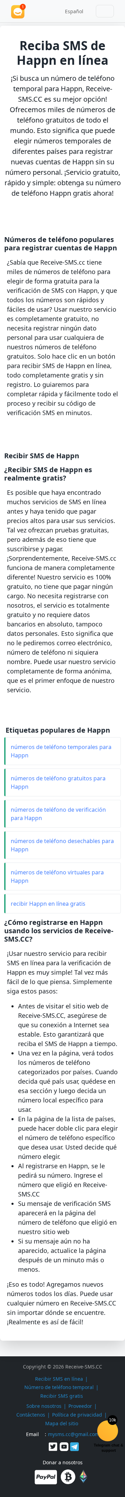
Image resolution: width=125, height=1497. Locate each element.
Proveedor (80, 1406)
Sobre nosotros (43, 1406)
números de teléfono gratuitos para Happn (58, 782)
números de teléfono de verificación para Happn (58, 814)
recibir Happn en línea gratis (48, 903)
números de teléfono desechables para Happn (62, 845)
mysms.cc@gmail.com (73, 1434)
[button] (72, 11)
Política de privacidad (77, 1414)
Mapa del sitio (61, 1423)
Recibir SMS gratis (61, 1396)
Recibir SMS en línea (59, 1378)
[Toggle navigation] (105, 11)
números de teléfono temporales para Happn (61, 751)
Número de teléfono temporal (59, 1387)
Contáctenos (30, 1414)
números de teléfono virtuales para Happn (57, 876)
